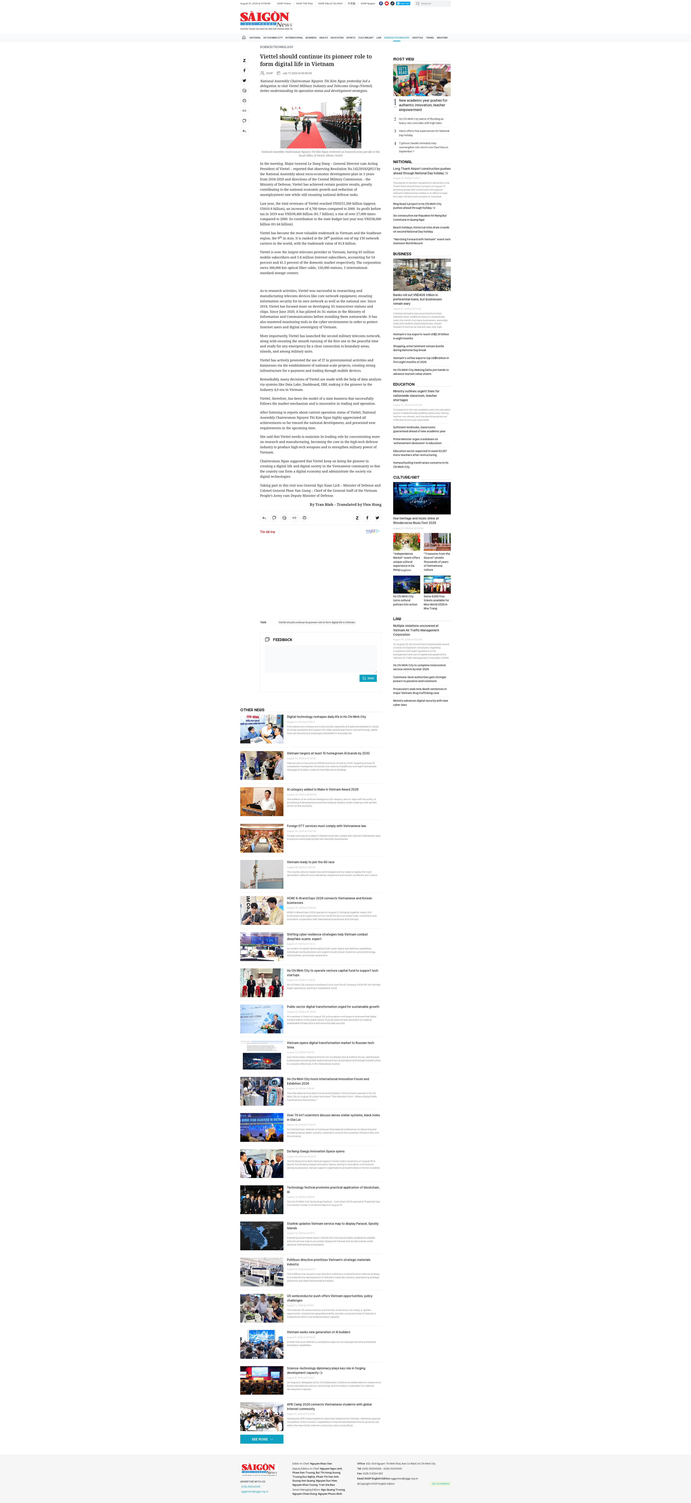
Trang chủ (243, 37)
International (294, 37)
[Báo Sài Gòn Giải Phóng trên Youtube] (387, 3)
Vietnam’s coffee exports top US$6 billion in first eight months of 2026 (421, 360)
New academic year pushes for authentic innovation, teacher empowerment (423, 105)
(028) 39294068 (250, 1486)
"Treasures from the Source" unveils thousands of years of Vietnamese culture (437, 562)
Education (337, 37)
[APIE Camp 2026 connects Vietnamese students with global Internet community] (261, 1416)
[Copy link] (244, 111)
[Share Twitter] (244, 80)
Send (370, 678)
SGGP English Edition (266, 20)
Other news (252, 709)
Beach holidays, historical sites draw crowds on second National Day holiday (421, 229)
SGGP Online (284, 3)
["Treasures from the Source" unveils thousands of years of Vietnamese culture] (437, 542)
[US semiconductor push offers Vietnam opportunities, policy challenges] (261, 1308)
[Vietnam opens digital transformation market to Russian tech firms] (261, 1055)
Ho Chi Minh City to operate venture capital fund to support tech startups (332, 973)
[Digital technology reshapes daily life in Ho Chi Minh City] (261, 729)
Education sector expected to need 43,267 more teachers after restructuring (420, 453)
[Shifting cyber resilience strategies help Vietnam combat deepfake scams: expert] (261, 946)
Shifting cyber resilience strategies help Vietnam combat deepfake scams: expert (327, 936)
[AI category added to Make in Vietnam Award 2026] (261, 801)
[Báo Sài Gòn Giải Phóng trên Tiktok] (392, 3)
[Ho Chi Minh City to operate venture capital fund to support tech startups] (261, 982)
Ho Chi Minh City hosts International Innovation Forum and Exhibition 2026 (328, 1081)
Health (323, 37)
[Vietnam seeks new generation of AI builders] (261, 1344)
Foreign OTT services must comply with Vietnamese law (326, 826)
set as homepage (440, 1483)
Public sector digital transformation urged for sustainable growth (333, 1007)
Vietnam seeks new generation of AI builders (318, 1332)
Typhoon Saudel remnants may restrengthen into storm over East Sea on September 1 (423, 147)
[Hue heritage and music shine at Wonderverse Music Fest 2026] (422, 498)
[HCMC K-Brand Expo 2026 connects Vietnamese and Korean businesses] (261, 910)
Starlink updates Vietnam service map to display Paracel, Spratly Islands (333, 1226)
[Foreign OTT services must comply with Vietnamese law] (261, 838)
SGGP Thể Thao (304, 3)
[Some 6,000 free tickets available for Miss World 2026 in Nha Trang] (437, 585)
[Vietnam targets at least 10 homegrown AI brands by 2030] (261, 765)
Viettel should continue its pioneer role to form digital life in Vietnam (317, 622)
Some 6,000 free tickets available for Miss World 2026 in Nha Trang (436, 602)
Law (379, 37)
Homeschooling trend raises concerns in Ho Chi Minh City (420, 464)
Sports (350, 37)
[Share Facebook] (244, 70)
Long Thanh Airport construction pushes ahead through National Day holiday (422, 171)
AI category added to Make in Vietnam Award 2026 (322, 789)
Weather (442, 37)
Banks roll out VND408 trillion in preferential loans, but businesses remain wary (417, 299)
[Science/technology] (244, 131)
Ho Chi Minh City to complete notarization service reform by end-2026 (419, 667)
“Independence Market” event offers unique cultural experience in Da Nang (406, 562)
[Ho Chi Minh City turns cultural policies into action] (406, 585)
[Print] (244, 101)
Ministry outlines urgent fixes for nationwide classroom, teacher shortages (416, 395)
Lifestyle (417, 37)
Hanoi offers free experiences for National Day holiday (424, 133)
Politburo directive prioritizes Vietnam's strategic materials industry (329, 1262)
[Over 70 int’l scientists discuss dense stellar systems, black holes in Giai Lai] (261, 1127)
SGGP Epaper (368, 3)
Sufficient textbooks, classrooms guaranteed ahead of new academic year (419, 429)
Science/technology (396, 37)
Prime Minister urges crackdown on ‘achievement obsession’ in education (417, 441)
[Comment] (244, 121)
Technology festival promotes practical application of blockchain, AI (333, 1190)
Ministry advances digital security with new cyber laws (420, 702)
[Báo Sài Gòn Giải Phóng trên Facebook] (381, 3)
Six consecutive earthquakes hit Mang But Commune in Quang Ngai (420, 217)
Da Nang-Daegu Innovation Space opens (316, 1151)
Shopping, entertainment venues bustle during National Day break (418, 348)
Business (311, 37)
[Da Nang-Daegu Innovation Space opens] (261, 1163)
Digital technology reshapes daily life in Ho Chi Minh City (326, 717)
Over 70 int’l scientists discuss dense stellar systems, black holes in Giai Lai (333, 1117)
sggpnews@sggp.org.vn (254, 1491)
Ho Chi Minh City (273, 37)
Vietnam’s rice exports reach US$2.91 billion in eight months (421, 336)
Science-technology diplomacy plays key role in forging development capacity (326, 1370)
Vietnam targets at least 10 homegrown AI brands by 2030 (328, 753)
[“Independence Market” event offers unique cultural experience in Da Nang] (406, 542)
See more (260, 1439)
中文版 (351, 3)
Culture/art (366, 37)
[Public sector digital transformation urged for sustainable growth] (261, 1019)
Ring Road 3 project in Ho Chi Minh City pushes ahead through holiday (417, 206)
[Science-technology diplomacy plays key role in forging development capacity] (261, 1380)
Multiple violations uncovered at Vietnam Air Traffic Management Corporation (416, 630)
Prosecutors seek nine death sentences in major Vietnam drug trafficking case (420, 691)
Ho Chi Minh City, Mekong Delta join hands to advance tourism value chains (421, 372)
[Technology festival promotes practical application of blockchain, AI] (261, 1199)
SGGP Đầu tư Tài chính (330, 3)
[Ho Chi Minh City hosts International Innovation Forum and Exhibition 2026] (261, 1091)
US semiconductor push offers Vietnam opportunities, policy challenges (329, 1298)
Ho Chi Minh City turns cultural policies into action (405, 600)
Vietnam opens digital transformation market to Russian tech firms (330, 1045)
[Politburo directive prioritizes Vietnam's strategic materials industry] (261, 1272)
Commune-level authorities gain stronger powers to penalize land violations (419, 679)
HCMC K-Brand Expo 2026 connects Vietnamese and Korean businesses (329, 900)
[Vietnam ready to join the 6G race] (261, 874)
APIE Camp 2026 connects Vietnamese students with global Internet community (329, 1406)
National (255, 37)
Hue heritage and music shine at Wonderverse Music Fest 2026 (416, 520)
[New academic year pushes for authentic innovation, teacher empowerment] (422, 80)
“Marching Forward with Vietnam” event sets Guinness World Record (422, 241)
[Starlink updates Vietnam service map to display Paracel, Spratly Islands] (261, 1236)
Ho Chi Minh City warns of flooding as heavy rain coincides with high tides (421, 121)
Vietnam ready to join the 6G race (311, 862)
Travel (430, 37)
